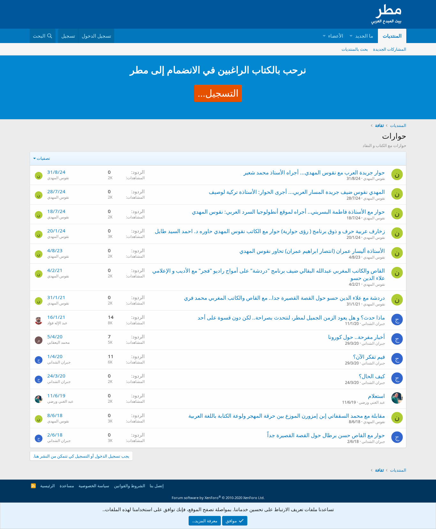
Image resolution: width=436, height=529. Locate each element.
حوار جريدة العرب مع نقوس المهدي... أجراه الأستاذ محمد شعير (314, 172)
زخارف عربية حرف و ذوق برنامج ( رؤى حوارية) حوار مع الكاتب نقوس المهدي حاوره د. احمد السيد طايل (270, 231)
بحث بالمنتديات (355, 49)
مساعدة (67, 486)
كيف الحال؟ (372, 376)
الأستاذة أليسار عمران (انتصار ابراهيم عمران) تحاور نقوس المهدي (312, 250)
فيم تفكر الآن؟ (369, 356)
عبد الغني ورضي (372, 402)
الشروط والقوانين (129, 486)
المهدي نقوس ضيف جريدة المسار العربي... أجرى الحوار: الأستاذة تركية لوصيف (297, 191)
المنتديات (392, 36)
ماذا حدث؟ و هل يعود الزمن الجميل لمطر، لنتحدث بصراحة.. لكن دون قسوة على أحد (291, 317)
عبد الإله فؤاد (57, 323)
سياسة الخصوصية (94, 486)
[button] (351, 36)
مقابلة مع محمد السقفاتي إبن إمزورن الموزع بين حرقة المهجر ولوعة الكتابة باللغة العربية (286, 415)
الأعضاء (335, 36)
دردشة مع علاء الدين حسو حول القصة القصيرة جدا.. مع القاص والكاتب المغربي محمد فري (284, 297)
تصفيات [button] (43, 158)
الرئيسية (47, 486)
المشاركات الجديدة (389, 49)
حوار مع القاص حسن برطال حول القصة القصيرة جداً (326, 435)
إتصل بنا (157, 486)
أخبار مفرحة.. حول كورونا (356, 337)
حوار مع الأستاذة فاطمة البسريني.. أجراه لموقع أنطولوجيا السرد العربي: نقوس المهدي (288, 211)
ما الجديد (364, 36)
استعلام (376, 396)
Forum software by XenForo (218, 497)
